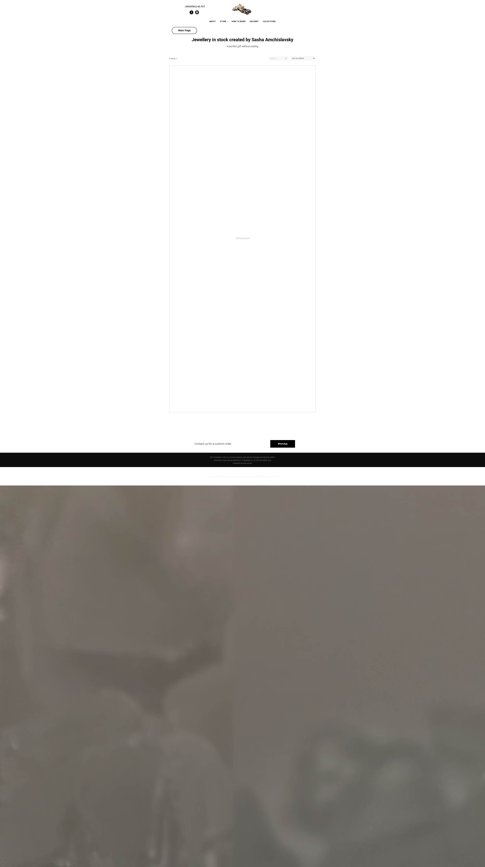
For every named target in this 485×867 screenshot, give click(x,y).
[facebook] (191, 13)
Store (223, 21)
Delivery (254, 21)
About (212, 21)
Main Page (184, 30)
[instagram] (197, 13)
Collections (269, 21)
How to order (239, 21)
